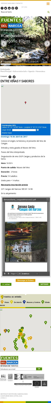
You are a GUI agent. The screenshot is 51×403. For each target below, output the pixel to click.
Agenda (31, 71)
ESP (23, 7)
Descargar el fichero (25, 280)
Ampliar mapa (7, 133)
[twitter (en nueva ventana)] (5, 8)
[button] (25, 102)
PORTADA (4, 3)
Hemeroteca (40, 71)
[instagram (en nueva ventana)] (16, 8)
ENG (26, 7)
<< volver (6, 284)
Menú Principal (6, 71)
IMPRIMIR (44, 284)
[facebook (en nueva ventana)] (2, 8)
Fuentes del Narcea (10, 19)
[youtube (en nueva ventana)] (9, 8)
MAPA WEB (11, 3)
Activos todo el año (20, 71)
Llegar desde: (7, 130)
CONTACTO (19, 3)
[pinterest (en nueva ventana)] (12, 8)
